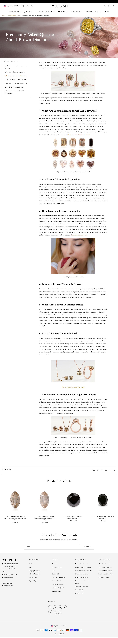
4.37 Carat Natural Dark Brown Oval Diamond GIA (103, 517)
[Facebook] (50, 607)
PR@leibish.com (8, 585)
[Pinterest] (55, 607)
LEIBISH (61, 634)
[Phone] (60, 612)
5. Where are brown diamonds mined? (16, 83)
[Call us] (32, 6)
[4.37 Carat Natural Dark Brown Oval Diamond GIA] (103, 500)
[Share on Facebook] (98, 470)
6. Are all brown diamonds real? (14, 87)
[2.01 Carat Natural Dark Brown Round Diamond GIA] (73, 500)
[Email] (55, 612)
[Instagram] (60, 607)
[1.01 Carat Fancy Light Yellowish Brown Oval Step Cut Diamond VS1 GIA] (44, 500)
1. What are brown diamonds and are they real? (16, 67)
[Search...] (109, 6)
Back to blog (7, 469)
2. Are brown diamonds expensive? (15, 72)
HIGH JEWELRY (14, 12)
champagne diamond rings (79, 235)
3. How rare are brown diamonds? (15, 76)
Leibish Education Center (13, 15)
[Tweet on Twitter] (102, 470)
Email (29, 547)
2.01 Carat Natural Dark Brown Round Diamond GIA (73, 517)
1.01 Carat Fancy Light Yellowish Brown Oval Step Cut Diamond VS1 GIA (44, 518)
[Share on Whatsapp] (110, 470)
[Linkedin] (50, 612)
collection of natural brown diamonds (78, 134)
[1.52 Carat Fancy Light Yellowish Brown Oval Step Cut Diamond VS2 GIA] (15, 500)
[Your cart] (105, 6)
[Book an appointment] (23, 6)
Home (3, 15)
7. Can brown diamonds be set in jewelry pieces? (14, 92)
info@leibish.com (8, 577)
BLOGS (106, 12)
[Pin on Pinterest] (106, 470)
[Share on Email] (114, 470)
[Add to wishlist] (25, 490)
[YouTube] (65, 607)
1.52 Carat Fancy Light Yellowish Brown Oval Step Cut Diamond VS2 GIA (15, 518)
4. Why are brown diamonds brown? (15, 79)
